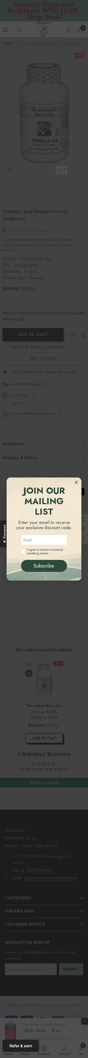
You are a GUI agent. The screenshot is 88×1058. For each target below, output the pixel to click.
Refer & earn (21, 1045)
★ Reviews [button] (4, 533)
